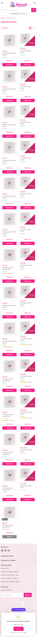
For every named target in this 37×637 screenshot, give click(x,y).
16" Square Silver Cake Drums (7, 489)
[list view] (34, 28)
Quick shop (9, 60)
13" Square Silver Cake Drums (7, 379)
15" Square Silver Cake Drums (7, 453)
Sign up (27, 595)
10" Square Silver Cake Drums (7, 268)
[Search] (33, 10)
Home (3, 18)
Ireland (18, 603)
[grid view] (30, 28)
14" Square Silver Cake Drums (7, 415)
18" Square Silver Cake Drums (7, 526)
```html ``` (18, 7)
